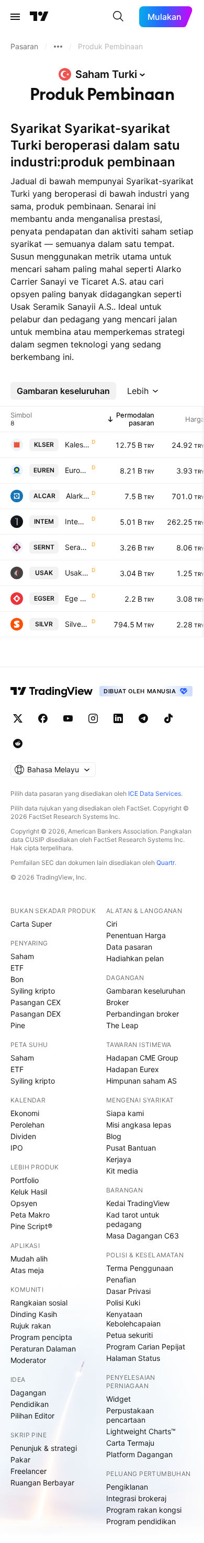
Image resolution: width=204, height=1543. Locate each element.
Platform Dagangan (139, 1454)
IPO (16, 1147)
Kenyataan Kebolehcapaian (133, 1319)
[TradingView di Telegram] (143, 718)
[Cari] (118, 16)
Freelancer (28, 1471)
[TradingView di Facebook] (43, 718)
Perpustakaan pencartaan (130, 1415)
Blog (113, 1136)
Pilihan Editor (32, 1415)
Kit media (122, 1170)
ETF (17, 967)
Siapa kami (125, 1113)
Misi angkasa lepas (138, 1124)
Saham (22, 956)
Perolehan (27, 1124)
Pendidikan (29, 1404)
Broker (117, 1002)
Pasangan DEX (35, 1013)
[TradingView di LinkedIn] (118, 718)
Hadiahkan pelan (135, 958)
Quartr (165, 862)
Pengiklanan (127, 1486)
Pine (17, 1025)
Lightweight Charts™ (141, 1431)
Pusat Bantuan (131, 1147)
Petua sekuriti (129, 1335)
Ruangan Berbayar (42, 1482)
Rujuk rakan (30, 1325)
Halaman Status (133, 1358)
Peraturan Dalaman (43, 1348)
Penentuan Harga (136, 935)
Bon (17, 979)
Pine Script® (31, 1226)
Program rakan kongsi (144, 1509)
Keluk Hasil (28, 1191)
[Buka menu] (15, 16)
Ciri (111, 923)
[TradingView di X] (17, 718)
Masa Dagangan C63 (142, 1235)
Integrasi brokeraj (136, 1498)
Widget (118, 1398)
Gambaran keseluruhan (145, 990)
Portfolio (24, 1180)
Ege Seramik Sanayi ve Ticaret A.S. (77, 598)
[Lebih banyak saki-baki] (58, 46)
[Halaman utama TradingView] (51, 691)
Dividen (23, 1136)
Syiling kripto (32, 990)
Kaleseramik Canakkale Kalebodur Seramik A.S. (77, 444)
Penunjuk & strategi (43, 1448)
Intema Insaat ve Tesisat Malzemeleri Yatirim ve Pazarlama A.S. (77, 521)
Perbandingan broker (142, 1013)
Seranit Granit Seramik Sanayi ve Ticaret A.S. (77, 547)
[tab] (63, 391)
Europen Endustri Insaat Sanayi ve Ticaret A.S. (77, 470)
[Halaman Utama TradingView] (39, 16)
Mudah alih (29, 1258)
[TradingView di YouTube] (68, 718)
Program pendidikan (141, 1521)
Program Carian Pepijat (145, 1346)
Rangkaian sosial (38, 1302)
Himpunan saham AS (141, 1080)
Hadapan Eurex (132, 1069)
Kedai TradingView (137, 1203)
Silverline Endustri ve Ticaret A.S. (77, 624)
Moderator (28, 1360)
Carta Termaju (130, 1442)
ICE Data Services (154, 793)
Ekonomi (24, 1113)
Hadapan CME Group (142, 1057)
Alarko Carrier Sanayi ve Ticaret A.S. (77, 495)
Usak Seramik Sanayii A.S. (77, 572)
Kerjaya (118, 1159)
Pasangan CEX (35, 1002)
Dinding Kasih (33, 1314)
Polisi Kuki (123, 1302)
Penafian (121, 1279)
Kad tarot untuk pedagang (133, 1219)
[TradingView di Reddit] (17, 743)
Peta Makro (30, 1214)
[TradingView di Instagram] (93, 718)
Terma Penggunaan (139, 1268)
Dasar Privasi (128, 1291)
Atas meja (27, 1270)
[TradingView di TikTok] (168, 718)
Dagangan (28, 1392)
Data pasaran (129, 946)
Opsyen (23, 1203)
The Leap (122, 1025)
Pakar (20, 1459)
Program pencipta (41, 1337)
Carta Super (31, 923)
